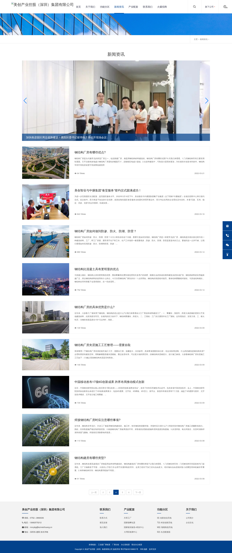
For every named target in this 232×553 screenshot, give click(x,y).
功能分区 (105, 6)
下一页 (138, 492)
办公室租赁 (125, 544)
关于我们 (90, 6)
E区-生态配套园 (163, 531)
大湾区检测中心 (130, 531)
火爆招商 (162, 6)
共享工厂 (127, 517)
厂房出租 (115, 544)
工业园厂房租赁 (104, 544)
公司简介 (189, 517)
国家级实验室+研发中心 (134, 527)
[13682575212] (227, 235)
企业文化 (189, 522)
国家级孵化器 (129, 522)
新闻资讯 (119, 6)
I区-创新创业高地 (164, 517)
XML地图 (143, 549)
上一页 (94, 492)
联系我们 (148, 6)
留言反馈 (103, 522)
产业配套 (133, 6)
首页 (78, 6)
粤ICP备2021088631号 (129, 549)
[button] (25, 101)
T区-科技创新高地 (164, 522)
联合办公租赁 (137, 544)
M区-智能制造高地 (165, 527)
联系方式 (103, 517)
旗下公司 (209, 6)
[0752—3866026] (227, 226)
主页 (196, 39)
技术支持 (152, 549)
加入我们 (103, 527)
